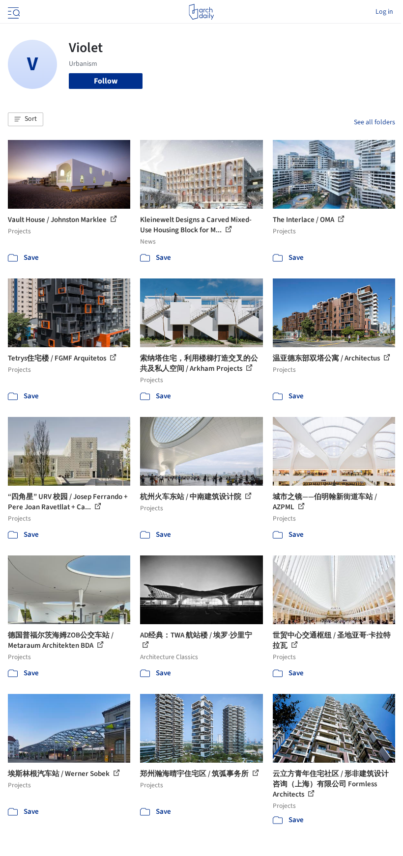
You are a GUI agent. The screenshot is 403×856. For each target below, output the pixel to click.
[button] (25, 119)
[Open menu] (13, 12)
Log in (384, 11)
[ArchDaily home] (201, 12)
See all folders (374, 122)
